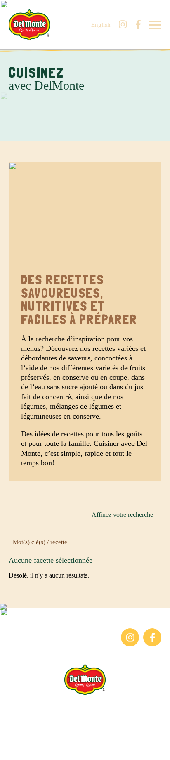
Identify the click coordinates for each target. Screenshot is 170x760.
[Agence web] (11, 748)
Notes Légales (85, 726)
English (101, 25)
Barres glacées (27, 632)
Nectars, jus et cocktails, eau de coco (49, 650)
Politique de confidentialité (85, 736)
